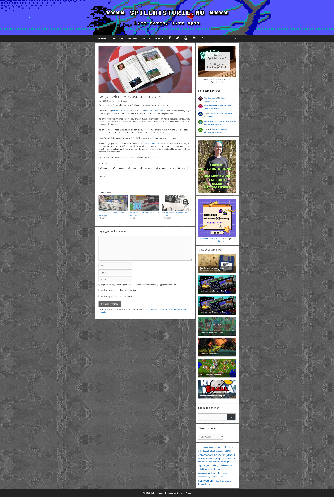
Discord (146, 38)
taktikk (218, 481)
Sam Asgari (208, 121)
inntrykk (201, 461)
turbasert (226, 481)
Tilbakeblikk (117, 38)
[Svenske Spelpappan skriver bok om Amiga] (113, 203)
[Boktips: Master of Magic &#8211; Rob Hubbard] (176, 203)
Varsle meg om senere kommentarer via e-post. (121, 290)
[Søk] (231, 417)
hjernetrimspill (229, 459)
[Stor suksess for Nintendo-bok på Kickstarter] (144, 203)
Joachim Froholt (121, 101)
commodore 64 (207, 455)
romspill (224, 474)
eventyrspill (226, 455)
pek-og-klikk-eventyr (222, 465)
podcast (221, 469)
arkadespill (203, 451)
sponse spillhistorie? (217, 241)
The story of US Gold (151, 143)
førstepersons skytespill (210, 458)
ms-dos (209, 461)
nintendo (216, 462)
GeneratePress (184, 493)
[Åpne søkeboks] (235, 38)
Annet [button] (158, 38)
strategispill (206, 480)
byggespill (220, 451)
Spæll (222, 477)
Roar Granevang (210, 98)
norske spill (225, 462)
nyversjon (204, 465)
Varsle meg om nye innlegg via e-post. (117, 296)
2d (199, 447)
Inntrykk (102, 38)
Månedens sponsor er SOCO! (211, 238)
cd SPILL (228, 451)
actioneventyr (207, 448)
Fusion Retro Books (120, 110)
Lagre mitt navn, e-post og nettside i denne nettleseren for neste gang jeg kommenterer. (138, 284)
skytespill (215, 477)
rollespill (214, 473)
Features (132, 38)
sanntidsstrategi (204, 477)
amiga (231, 447)
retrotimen (202, 473)
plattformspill (206, 469)
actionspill (220, 447)
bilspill (212, 451)
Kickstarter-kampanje (154, 110)
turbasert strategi (205, 484)
